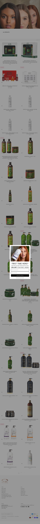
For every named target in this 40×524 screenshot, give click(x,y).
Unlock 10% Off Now (20, 275)
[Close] (29, 246)
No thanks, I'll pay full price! (20, 277)
